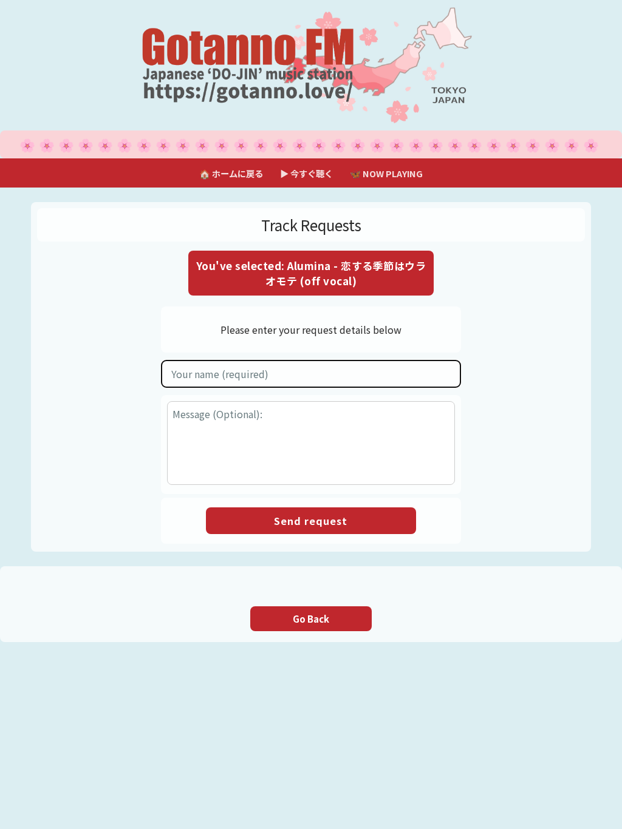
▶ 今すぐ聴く (306, 173)
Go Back (311, 618)
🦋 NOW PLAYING (386, 173)
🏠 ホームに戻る (231, 173)
